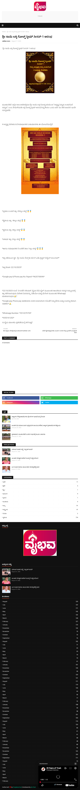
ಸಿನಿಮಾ (40, 513)
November (40, 631)
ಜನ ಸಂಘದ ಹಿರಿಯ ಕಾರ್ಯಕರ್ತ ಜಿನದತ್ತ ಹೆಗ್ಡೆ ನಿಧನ (25, 467)
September (40, 638)
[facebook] (20, 398)
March (40, 618)
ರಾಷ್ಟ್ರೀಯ (40, 509)
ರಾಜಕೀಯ (40, 501)
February (40, 621)
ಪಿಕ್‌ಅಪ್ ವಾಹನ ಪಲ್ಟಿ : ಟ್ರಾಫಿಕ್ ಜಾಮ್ (22, 449)
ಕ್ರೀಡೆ (40, 486)
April (40, 615)
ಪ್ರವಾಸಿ (40, 497)
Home (4, 31)
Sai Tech (33, 787)
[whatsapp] (59, 398)
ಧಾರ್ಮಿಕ (40, 494)
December (40, 628)
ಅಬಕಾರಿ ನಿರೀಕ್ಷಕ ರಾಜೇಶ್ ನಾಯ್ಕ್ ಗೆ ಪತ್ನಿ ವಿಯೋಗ (25, 458)
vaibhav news (6, 41)
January (40, 625)
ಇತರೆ (40, 482)
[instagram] (20, 402)
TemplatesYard (17, 787)
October (40, 635)
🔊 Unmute (58, 784)
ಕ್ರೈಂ (40, 490)
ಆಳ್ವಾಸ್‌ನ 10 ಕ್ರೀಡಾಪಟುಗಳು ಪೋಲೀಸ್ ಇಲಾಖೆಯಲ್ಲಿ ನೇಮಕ (28, 416)
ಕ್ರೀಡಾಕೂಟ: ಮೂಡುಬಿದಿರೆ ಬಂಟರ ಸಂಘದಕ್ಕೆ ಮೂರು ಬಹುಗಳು (28, 434)
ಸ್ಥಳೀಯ (40, 517)
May (40, 611)
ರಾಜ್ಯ (40, 505)
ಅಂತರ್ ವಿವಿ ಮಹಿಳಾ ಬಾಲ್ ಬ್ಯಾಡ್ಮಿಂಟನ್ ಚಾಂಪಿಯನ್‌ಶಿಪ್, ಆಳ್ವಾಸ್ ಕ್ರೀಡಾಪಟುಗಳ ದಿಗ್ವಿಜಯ (36, 425)
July (40, 605)
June (40, 608)
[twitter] (59, 402)
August (40, 601)
